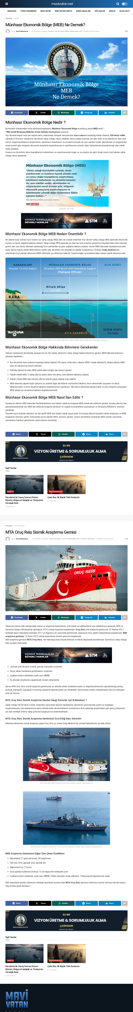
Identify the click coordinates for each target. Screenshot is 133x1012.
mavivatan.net (62, 3)
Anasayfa (11, 11)
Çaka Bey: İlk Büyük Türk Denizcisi (63, 497)
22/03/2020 (36, 31)
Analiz (112, 11)
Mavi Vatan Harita (63, 11)
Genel (56, 31)
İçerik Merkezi (22, 31)
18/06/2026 (11, 507)
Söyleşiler (100, 11)
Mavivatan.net (76, 31)
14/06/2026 (52, 501)
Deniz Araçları (83, 11)
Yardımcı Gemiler (87, 539)
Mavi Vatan (45, 11)
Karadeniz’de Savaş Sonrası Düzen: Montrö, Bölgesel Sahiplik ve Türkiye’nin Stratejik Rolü (24, 500)
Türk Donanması (28, 11)
